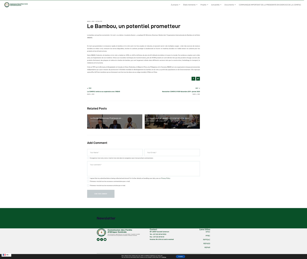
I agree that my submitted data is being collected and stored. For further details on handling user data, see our (130, 178)
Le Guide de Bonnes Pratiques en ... (106, 118)
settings (164, 257)
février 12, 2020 (95, 121)
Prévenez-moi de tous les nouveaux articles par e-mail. (108, 185)
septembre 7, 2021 (153, 121)
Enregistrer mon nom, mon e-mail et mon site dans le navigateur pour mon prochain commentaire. (121, 158)
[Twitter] (98, 239)
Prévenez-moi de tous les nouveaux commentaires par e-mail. (110, 181)
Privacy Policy (165, 178)
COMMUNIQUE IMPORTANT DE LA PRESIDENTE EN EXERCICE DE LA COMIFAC (270, 5)
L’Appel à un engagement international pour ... (169, 118)
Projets (203, 5)
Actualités (215, 5)
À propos (174, 5)
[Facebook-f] (101, 239)
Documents (229, 5)
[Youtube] (105, 239)
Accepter (180, 256)
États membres (189, 5)
